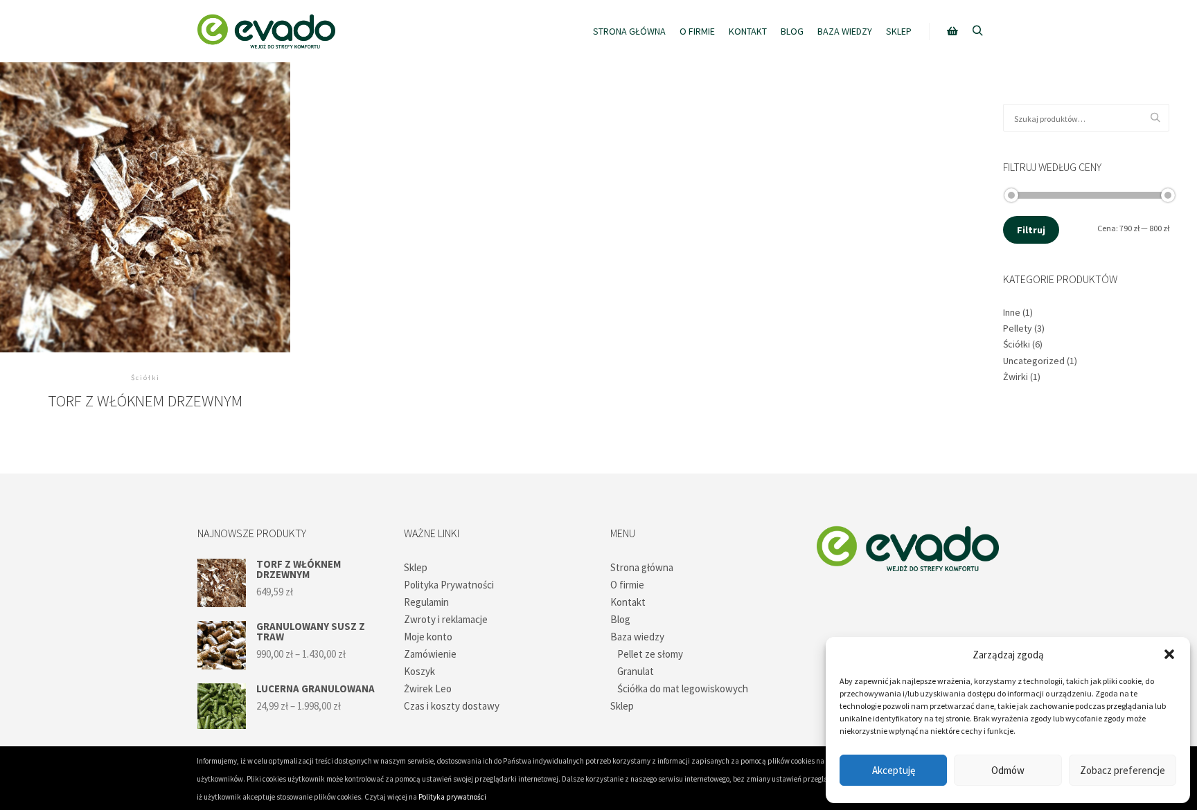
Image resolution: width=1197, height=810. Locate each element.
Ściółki (1016, 344)
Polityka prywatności (452, 797)
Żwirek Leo (428, 688)
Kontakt (628, 602)
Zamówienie (430, 653)
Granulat (635, 671)
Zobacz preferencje (1122, 770)
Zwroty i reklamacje (446, 619)
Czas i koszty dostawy (451, 705)
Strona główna (641, 567)
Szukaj (1159, 118)
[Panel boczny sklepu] (952, 31)
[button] (1169, 654)
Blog (620, 619)
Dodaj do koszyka (145, 201)
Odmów (1008, 770)
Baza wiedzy (637, 636)
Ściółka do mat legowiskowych (682, 688)
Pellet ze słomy (650, 653)
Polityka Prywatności (449, 584)
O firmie (627, 584)
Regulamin (426, 602)
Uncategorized (1034, 360)
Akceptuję (893, 770)
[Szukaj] (977, 31)
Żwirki (1015, 376)
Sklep (415, 567)
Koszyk (419, 671)
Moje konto (428, 636)
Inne (1011, 312)
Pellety (1017, 328)
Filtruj (1031, 230)
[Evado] (266, 31)
